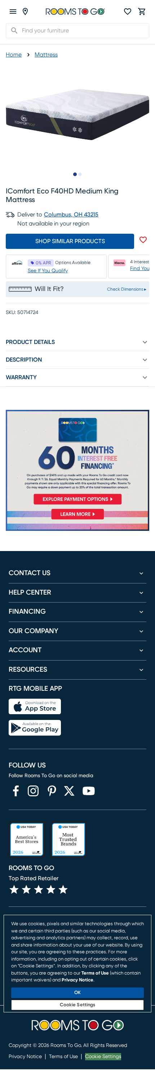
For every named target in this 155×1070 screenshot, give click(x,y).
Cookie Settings (103, 1056)
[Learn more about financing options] (77, 519)
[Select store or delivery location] (25, 11)
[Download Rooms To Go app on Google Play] (35, 728)
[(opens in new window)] (16, 791)
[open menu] (13, 11)
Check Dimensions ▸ (126, 289)
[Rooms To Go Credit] (77, 459)
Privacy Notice (25, 1056)
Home (14, 55)
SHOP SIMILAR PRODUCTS (70, 241)
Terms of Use (63, 1056)
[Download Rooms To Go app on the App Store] (35, 707)
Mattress (46, 55)
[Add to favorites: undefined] (143, 240)
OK (77, 992)
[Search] (12, 30)
